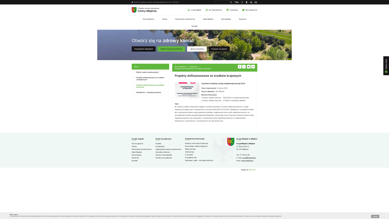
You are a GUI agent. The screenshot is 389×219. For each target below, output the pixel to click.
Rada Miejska (208, 19)
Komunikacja (226, 19)
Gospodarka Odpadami (143, 49)
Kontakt (194, 26)
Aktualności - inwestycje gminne (148, 92)
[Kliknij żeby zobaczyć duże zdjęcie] (187, 90)
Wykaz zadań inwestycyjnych (147, 72)
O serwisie (189, 155)
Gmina (164, 19)
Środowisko (160, 146)
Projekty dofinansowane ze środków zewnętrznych (150, 79)
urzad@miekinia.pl (249, 158)
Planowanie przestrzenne (185, 19)
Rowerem (242, 19)
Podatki (158, 144)
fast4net (252, 170)
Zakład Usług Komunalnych (171, 49)
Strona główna (148, 19)
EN (256, 2)
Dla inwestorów (251, 10)
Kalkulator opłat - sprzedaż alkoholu (199, 160)
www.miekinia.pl (247, 161)
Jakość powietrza (197, 49)
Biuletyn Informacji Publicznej (196, 143)
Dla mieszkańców (215, 10)
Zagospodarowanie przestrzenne (168, 149)
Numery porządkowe (163, 158)
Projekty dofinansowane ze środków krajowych (150, 86)
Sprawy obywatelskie (163, 155)
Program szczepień (219, 49)
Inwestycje (234, 10)
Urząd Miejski (196, 10)
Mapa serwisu (190, 149)
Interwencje (189, 152)
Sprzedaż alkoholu (162, 152)
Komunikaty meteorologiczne (196, 146)
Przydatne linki (190, 158)
